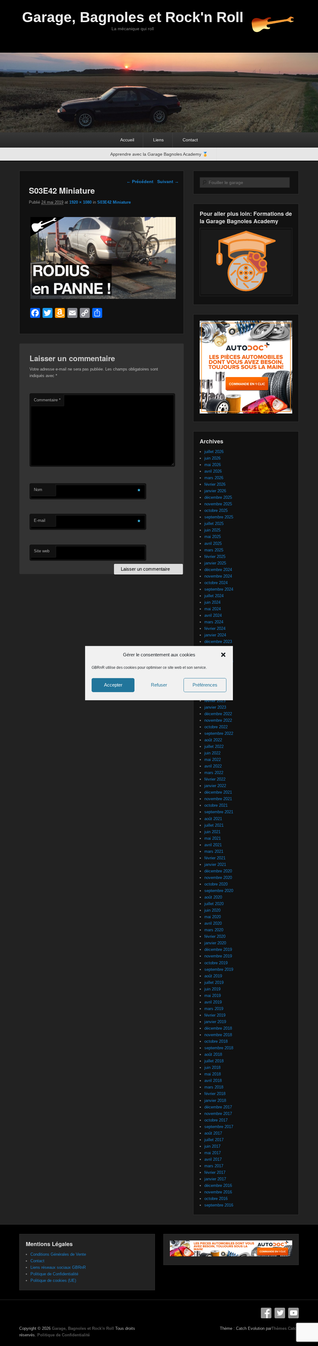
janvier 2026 (215, 491)
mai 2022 (212, 759)
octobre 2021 (216, 805)
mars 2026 (213, 477)
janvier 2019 (215, 1021)
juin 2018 (212, 1067)
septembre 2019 (218, 969)
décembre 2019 (218, 949)
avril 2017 (213, 1159)
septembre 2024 (218, 589)
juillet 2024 (214, 595)
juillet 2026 (214, 451)
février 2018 (214, 1093)
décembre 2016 (218, 1185)
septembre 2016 (218, 1205)
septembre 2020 (218, 890)
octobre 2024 (216, 582)
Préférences (205, 684)
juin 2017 (212, 1146)
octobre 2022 (216, 727)
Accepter (113, 684)
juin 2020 (212, 910)
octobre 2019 (216, 963)
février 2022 (214, 779)
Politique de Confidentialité (54, 1274)
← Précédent (139, 181)
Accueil (127, 139)
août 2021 (213, 818)
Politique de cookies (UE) (53, 1280)
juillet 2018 (214, 1061)
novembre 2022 (218, 720)
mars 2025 (213, 550)
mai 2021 (212, 838)
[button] (223, 654)
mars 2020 (213, 930)
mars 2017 (213, 1166)
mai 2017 (212, 1152)
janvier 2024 (215, 635)
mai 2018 (212, 1074)
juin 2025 (212, 530)
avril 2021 (213, 845)
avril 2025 (213, 543)
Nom (38, 489)
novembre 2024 (218, 576)
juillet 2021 (214, 825)
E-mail (39, 520)
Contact (190, 139)
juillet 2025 (214, 523)
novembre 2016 (218, 1192)
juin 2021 (212, 831)
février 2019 (214, 1015)
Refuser (159, 684)
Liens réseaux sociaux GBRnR (58, 1267)
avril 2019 (213, 1002)
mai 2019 (212, 995)
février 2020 (214, 936)
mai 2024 (212, 609)
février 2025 (214, 556)
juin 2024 (212, 602)
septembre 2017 (218, 1126)
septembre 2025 (218, 517)
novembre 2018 (218, 1034)
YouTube (293, 1313)
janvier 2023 (215, 707)
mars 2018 (213, 1087)
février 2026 (214, 484)
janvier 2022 (215, 785)
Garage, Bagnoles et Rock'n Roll (132, 17)
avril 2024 (213, 615)
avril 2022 (213, 766)
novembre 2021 (218, 798)
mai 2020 (212, 916)
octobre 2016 (216, 1198)
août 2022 (213, 740)
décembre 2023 (218, 641)
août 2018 (213, 1054)
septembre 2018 (218, 1048)
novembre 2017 (218, 1113)
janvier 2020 (215, 943)
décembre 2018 (218, 1028)
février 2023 (214, 700)
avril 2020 (213, 923)
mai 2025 (212, 536)
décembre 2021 (218, 792)
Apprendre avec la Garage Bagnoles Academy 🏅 (159, 154)
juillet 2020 (214, 903)
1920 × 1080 (80, 202)
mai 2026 (212, 464)
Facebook (266, 1313)
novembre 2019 (218, 956)
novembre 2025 (218, 504)
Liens (158, 139)
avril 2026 (213, 471)
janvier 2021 (215, 864)
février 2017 (214, 1172)
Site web (41, 551)
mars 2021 (213, 851)
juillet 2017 (214, 1139)
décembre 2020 (218, 871)
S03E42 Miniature (114, 202)
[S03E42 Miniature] (103, 298)
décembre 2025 (218, 497)
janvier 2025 (215, 563)
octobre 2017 (216, 1120)
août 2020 (213, 897)
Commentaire (47, 400)
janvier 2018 (215, 1100)
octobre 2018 (216, 1041)
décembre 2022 (218, 713)
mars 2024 (213, 622)
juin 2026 (212, 458)
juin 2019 (212, 989)
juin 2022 (212, 753)
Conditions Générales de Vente (58, 1254)
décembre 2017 (218, 1107)
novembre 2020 (218, 877)
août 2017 (213, 1133)
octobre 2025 (216, 510)
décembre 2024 (218, 569)
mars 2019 (213, 1008)
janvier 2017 (215, 1179)
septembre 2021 (218, 812)
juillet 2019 (214, 982)
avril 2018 (213, 1080)
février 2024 (214, 628)
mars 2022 (213, 772)
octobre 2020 (216, 884)
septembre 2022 (218, 733)
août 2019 (213, 976)
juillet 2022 (214, 746)
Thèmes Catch (285, 1328)
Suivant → (168, 181)
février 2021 (214, 858)
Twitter (280, 1313)
